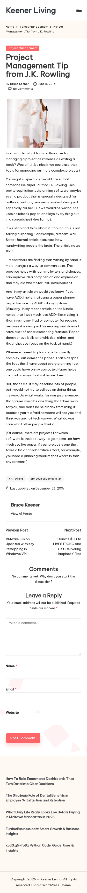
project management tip (45, 478)
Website (12, 712)
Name (11, 666)
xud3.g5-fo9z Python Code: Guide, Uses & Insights (40, 847)
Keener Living (31, 10)
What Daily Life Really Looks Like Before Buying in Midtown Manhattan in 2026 (43, 814)
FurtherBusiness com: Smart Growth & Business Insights (43, 831)
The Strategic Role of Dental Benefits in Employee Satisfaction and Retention (37, 797)
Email (11, 689)
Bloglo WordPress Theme (51, 885)
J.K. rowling (16, 478)
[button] (21, 513)
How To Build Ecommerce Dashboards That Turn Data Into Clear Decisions (40, 781)
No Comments (23, 88)
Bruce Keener (25, 505)
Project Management (22, 48)
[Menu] (78, 10)
